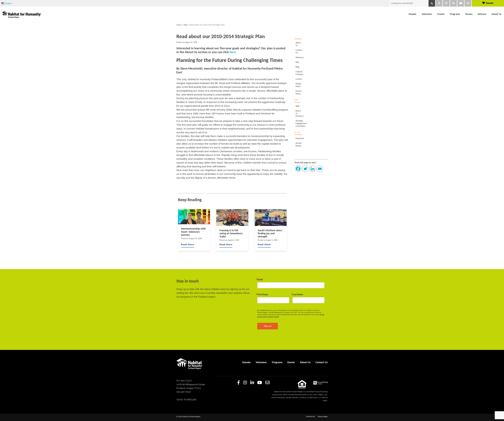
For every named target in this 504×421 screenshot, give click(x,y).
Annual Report (298, 144)
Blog (185, 25)
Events (441, 14)
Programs (455, 14)
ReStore (482, 14)
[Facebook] (298, 168)
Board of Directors (299, 113)
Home (179, 25)
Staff (297, 106)
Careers (299, 79)
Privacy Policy (299, 92)
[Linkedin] (312, 168)
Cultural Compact (299, 73)
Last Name (297, 295)
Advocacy (299, 58)
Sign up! (267, 326)
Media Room (298, 85)
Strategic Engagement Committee (299, 123)
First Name (262, 295)
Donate (490, 3)
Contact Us (299, 51)
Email (260, 280)
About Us (496, 14)
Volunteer (427, 14)
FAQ (297, 62)
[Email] (319, 168)
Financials (299, 138)
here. (233, 52)
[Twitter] (305, 168)
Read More (187, 245)
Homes (468, 14)
